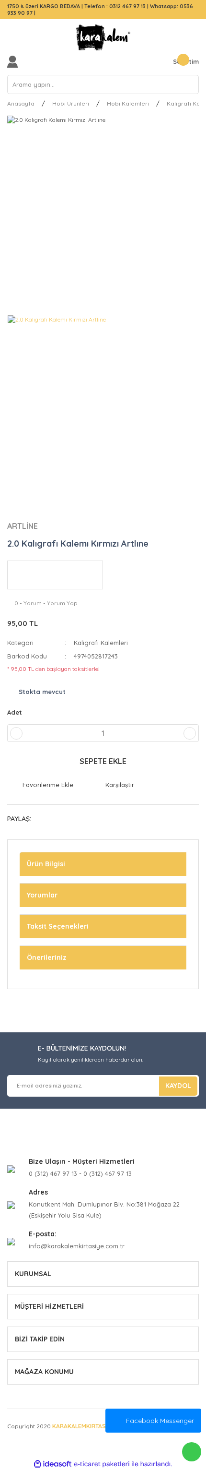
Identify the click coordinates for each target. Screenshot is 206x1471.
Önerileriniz (47, 957)
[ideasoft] (53, 1464)
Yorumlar (42, 895)
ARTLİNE (22, 526)
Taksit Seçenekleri (58, 926)
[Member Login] (15, 62)
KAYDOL (178, 1085)
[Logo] (103, 37)
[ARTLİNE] (55, 575)
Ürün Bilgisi (46, 864)
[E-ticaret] (102, 1464)
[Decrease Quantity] (16, 733)
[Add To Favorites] (40, 785)
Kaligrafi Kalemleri (101, 642)
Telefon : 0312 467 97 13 (115, 6)
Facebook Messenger (160, 1420)
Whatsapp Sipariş (191, 1451)
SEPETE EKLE (103, 761)
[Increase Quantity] (189, 733)
